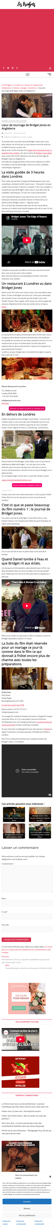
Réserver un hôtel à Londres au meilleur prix (27, 408)
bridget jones (16, 137)
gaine (4, 307)
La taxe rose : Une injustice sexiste (26, 1111)
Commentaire (8, 864)
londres (23, 137)
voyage (29, 137)
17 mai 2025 (7, 133)
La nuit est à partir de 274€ (13, 705)
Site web (5, 403)
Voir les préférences (27, 1215)
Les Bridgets (7, 85)
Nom (4, 898)
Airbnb (47, 729)
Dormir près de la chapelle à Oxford (27, 485)
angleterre (7, 137)
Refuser (27, 1208)
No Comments (20, 133)
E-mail (5, 912)
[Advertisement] (27, 37)
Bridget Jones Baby (44, 153)
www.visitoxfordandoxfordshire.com (16, 480)
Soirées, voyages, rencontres (25, 88)
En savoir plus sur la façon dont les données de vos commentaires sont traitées (27, 950)
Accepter (27, 1201)
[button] (50, 1176)
